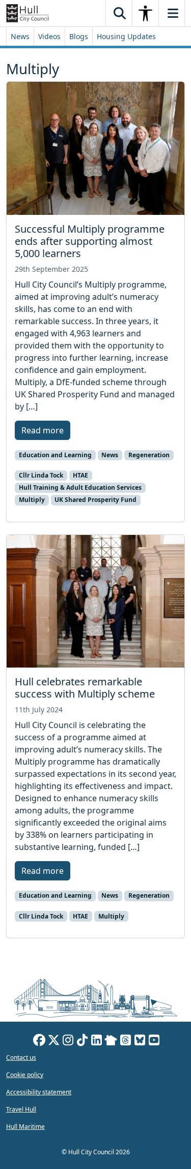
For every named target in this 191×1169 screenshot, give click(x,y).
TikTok (82, 1041)
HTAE (80, 475)
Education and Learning (55, 455)
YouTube (154, 1041)
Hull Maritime (25, 1126)
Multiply (32, 499)
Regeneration (149, 455)
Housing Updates (126, 36)
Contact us (21, 1057)
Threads (125, 1041)
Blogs (78, 36)
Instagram (68, 1041)
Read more (42, 430)
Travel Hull (21, 1109)
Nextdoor (110, 1041)
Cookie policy (24, 1074)
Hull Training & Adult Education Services (80, 487)
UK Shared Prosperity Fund (95, 499)
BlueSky (139, 1041)
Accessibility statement (38, 1092)
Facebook (39, 1041)
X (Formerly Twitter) (53, 1041)
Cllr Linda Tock (41, 475)
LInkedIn (96, 1041)
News (20, 36)
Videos (49, 36)
